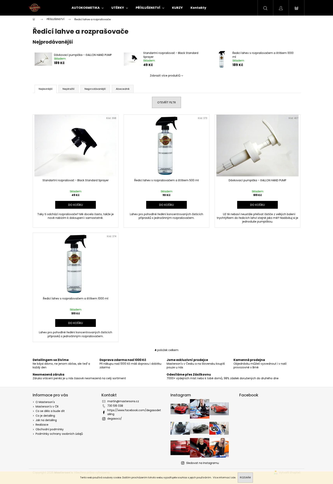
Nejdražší (68, 89)
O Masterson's (45, 402)
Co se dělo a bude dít (50, 411)
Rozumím (245, 477)
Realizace (42, 425)
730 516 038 (115, 406)
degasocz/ (114, 419)
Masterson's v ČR (47, 406)
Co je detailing (45, 416)
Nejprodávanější (95, 89)
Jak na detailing (46, 420)
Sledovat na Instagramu (202, 463)
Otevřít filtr (166, 102)
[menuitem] (88, 8)
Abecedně (122, 89)
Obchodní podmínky (50, 429)
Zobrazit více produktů (165, 75)
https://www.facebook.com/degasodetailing (134, 412)
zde (233, 477)
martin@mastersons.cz (123, 401)
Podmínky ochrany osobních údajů (59, 434)
